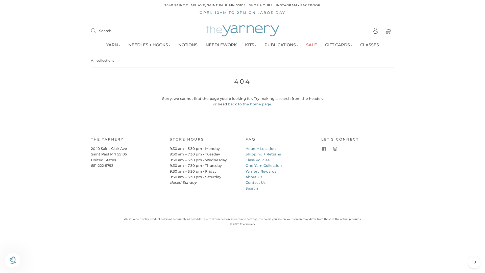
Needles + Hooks (148, 44)
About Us (254, 177)
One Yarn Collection (264, 165)
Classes (369, 44)
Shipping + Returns (263, 154)
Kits (249, 44)
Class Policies (258, 160)
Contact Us (255, 182)
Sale (311, 44)
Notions (188, 44)
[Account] (375, 31)
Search (105, 31)
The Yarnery (247, 224)
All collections (102, 60)
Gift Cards (337, 44)
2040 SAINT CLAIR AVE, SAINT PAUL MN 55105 (205, 5)
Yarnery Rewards (261, 171)
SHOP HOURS (261, 5)
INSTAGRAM (286, 5)
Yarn (112, 44)
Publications (280, 44)
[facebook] (323, 148)
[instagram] (335, 148)
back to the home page (249, 104)
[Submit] (96, 30)
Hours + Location (261, 148)
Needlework (221, 44)
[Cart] (387, 31)
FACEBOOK (310, 5)
